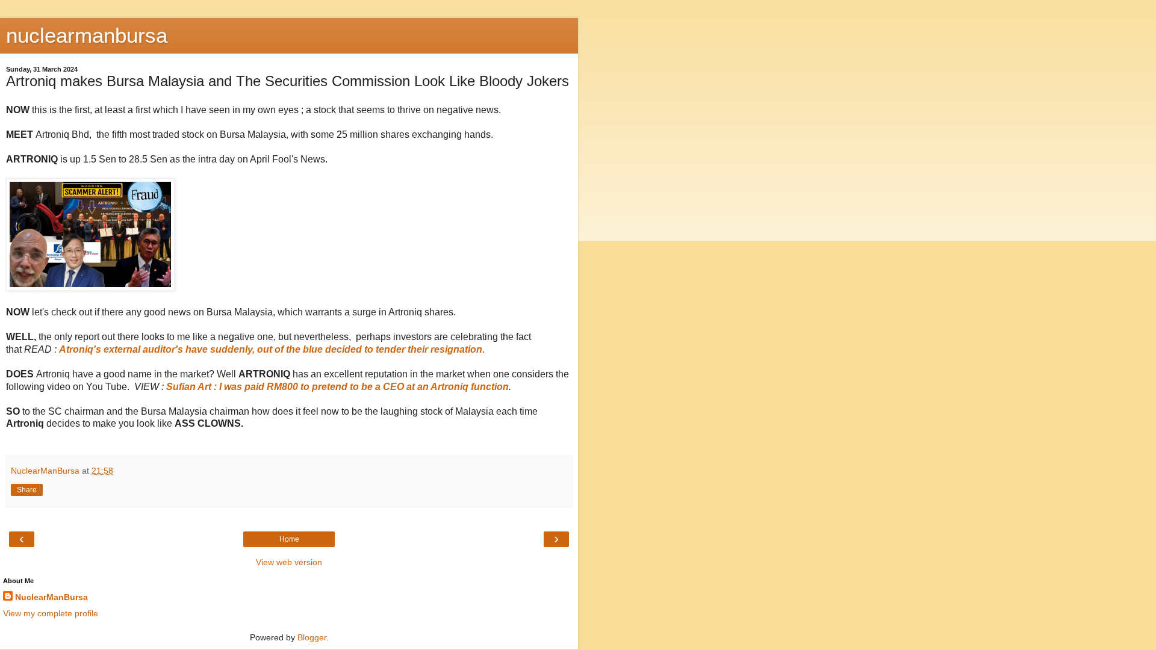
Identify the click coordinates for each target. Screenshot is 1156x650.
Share (27, 490)
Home (289, 539)
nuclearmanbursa (86, 35)
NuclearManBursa (51, 597)
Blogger (311, 637)
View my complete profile (50, 613)
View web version (289, 562)
